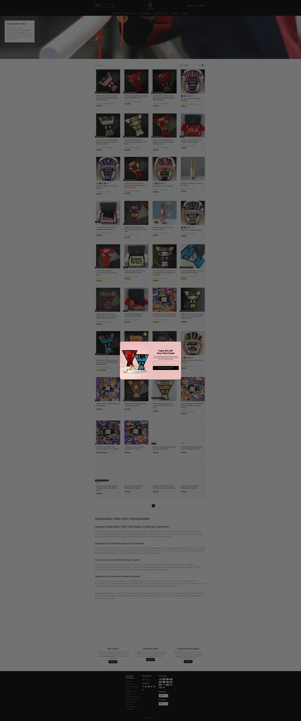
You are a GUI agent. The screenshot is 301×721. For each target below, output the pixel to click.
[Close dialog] (179, 343)
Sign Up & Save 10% (166, 368)
